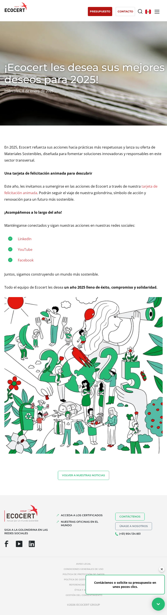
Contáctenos (129, 516)
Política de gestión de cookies (83, 579)
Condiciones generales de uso (83, 569)
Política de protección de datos (83, 574)
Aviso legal (83, 563)
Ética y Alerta (84, 590)
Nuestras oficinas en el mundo (79, 523)
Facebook (25, 260)
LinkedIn (25, 238)
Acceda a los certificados (82, 515)
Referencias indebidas (83, 584)
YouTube (25, 249)
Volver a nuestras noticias (83, 475)
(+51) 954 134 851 (130, 533)
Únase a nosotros (133, 526)
